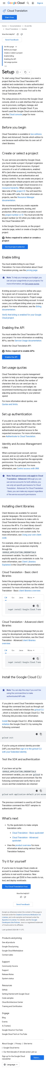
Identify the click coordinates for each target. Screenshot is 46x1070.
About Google (7, 1044)
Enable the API (11, 357)
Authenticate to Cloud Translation (20, 436)
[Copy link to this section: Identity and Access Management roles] (10, 447)
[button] (23, 239)
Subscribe (38, 1057)
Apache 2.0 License (9, 920)
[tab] (5, 597)
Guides (24, 29)
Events (5, 1022)
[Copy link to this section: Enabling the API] (26, 328)
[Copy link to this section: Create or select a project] (40, 153)
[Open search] (28, 3)
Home (4, 26)
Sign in (40, 3)
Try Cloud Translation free (16, 886)
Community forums (10, 966)
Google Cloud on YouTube (12, 1030)
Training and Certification (12, 1006)
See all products (8, 942)
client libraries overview (29, 590)
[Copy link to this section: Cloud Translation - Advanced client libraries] (13, 625)
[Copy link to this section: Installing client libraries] (36, 506)
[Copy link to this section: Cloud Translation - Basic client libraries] (13, 576)
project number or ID (14, 215)
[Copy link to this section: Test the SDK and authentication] (4, 763)
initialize (6, 724)
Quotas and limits (10, 404)
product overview (23, 845)
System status (8, 978)
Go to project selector (15, 247)
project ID (21, 191)
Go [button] (13, 597)
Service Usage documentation (28, 340)
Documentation (15, 26)
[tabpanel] (23, 608)
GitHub (4, 990)
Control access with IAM (28, 468)
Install (5, 721)
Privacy (18, 1044)
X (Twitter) (6, 1026)
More (30, 597)
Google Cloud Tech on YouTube (14, 1034)
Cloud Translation (17, 10)
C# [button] (5, 597)
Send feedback (12, 40)
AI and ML (28, 26)
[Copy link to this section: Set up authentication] (34, 414)
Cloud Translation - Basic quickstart (28, 833)
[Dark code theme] (34, 606)
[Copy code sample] (38, 606)
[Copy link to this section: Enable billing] (22, 257)
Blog (4, 1018)
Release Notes (8, 974)
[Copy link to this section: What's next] (20, 818)
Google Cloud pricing (10, 947)
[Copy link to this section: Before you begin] (28, 127)
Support (5, 970)
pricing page (31, 270)
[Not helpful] (22, 34)
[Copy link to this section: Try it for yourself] (29, 861)
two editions (36, 134)
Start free (9, 17)
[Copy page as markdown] (25, 72)
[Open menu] (4, 3)
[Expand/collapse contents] (16, 46)
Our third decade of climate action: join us (20, 1052)
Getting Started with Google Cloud (15, 994)
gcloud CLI (39, 709)
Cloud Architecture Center (12, 1002)
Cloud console (15, 114)
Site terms (28, 1044)
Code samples (8, 998)
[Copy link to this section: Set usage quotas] (29, 367)
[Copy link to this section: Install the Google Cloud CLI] (4, 681)
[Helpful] (18, 34)
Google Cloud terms (11, 1048)
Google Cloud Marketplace (12, 951)
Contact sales (7, 955)
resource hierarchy (10, 188)
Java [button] (21, 597)
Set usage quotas (32, 284)
